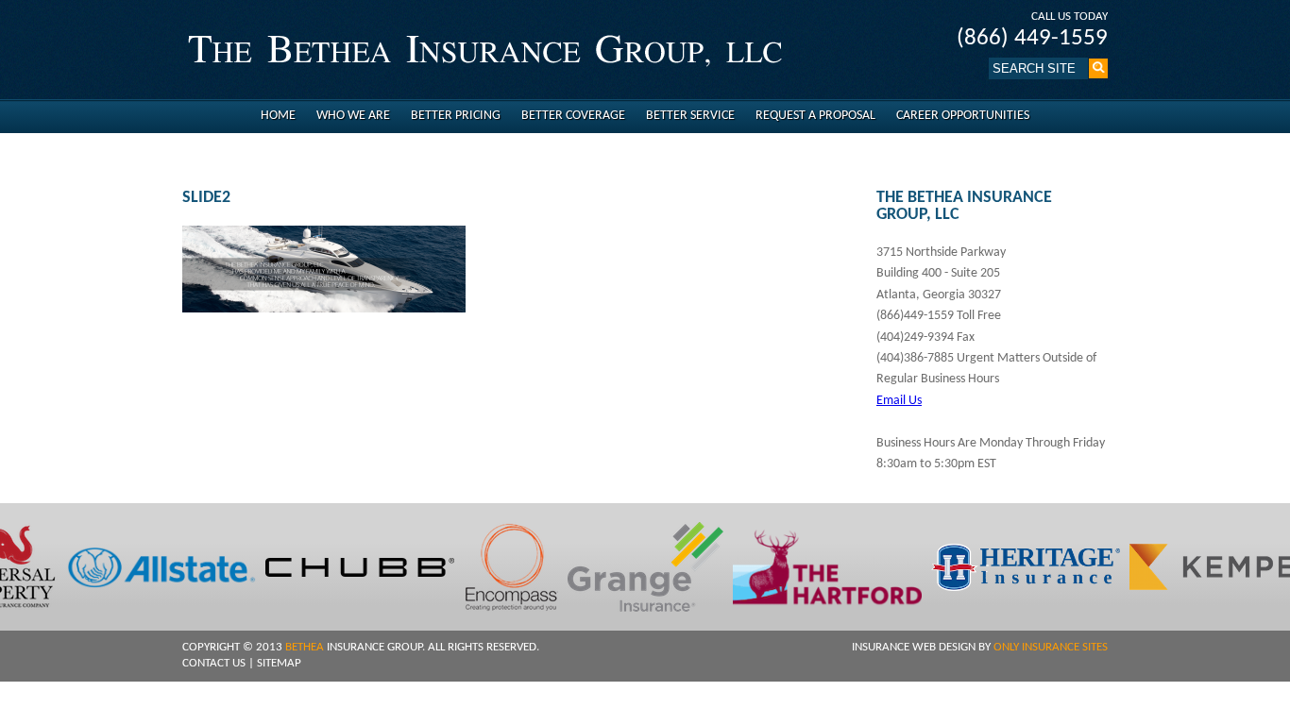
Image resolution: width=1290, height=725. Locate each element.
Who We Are (353, 116)
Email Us (899, 401)
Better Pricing (456, 116)
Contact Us (214, 663)
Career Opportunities (962, 116)
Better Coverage (573, 116)
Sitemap (279, 663)
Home (278, 116)
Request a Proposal (815, 116)
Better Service (690, 116)
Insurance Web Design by (980, 647)
